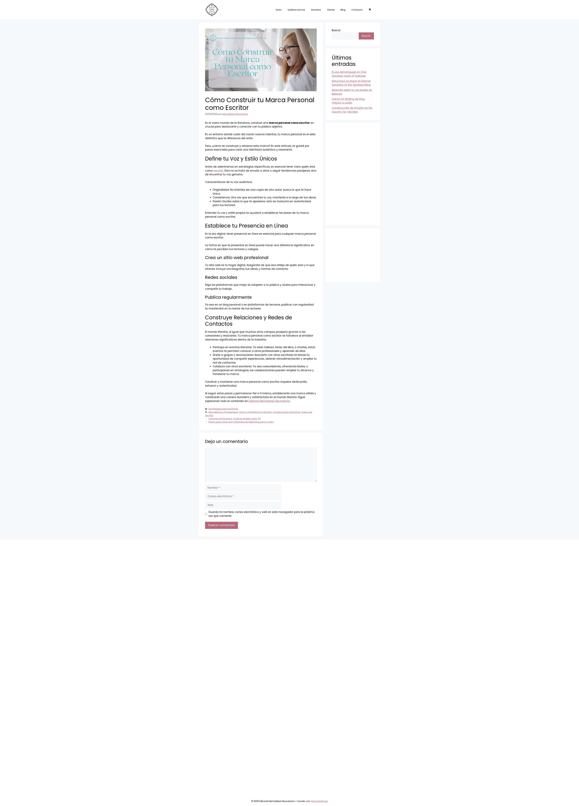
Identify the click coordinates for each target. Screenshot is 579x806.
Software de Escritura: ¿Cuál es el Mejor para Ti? (235, 418)
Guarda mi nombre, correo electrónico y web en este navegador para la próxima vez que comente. (261, 514)
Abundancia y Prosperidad (223, 412)
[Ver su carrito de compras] (370, 9)
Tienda (331, 9)
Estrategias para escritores (223, 408)
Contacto (357, 9)
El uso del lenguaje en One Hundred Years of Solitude (349, 74)
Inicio (279, 9)
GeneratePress (319, 801)
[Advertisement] (353, 174)
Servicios (316, 9)
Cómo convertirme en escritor (255, 412)
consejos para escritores (286, 412)
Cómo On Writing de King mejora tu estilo (348, 101)
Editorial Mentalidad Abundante (269, 401)
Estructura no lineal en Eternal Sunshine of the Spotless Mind (351, 83)
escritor (218, 170)
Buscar (336, 30)
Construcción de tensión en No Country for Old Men (352, 110)
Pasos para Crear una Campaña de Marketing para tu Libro (241, 421)
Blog (343, 9)
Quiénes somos (296, 9)
